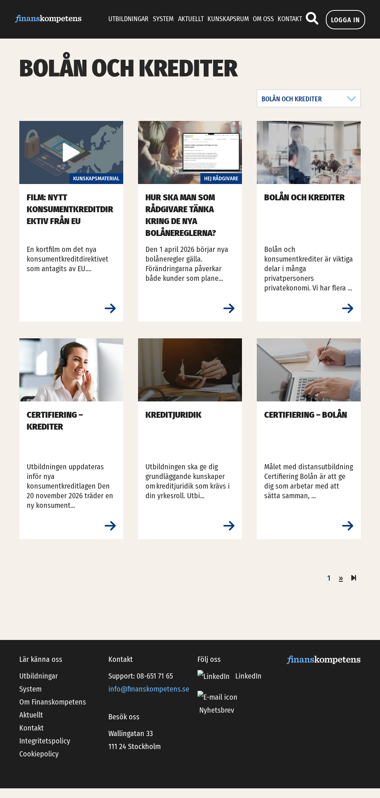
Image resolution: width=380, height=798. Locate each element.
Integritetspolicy (44, 740)
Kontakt (290, 19)
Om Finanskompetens (52, 701)
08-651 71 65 (155, 675)
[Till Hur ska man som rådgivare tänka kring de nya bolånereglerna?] (229, 308)
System (163, 19)
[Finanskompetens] (48, 18)
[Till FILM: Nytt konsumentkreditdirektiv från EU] (110, 308)
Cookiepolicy (39, 753)
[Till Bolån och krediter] (347, 308)
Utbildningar (128, 19)
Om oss (263, 19)
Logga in (345, 20)
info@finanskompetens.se (148, 688)
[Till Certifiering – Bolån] (347, 526)
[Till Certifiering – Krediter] (110, 526)
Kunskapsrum (228, 19)
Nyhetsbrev (216, 710)
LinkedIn (247, 675)
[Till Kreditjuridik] (229, 526)
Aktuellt (191, 19)
